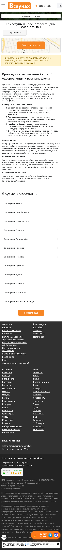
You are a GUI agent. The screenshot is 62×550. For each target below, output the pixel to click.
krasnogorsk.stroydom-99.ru (15, 449)
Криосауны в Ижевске (14, 256)
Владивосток (8, 379)
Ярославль (38, 429)
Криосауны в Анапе (13, 203)
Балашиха (7, 372)
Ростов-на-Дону (41, 382)
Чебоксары (38, 423)
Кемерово (7, 404)
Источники (38, 337)
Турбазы (37, 330)
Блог (4, 360)
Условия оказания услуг (14, 353)
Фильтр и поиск (32, 16)
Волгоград (7, 382)
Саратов (37, 394)
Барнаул (6, 375)
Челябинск (38, 426)
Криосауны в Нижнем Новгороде (19, 301)
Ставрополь (39, 398)
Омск (35, 369)
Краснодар (7, 410)
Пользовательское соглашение (11, 349)
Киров (5, 407)
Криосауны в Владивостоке (16, 221)
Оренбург (38, 372)
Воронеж (6, 385)
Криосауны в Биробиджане (16, 212)
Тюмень (37, 410)
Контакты (7, 333)
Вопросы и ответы (11, 330)
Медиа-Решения (26, 465)
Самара (37, 388)
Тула (35, 407)
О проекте (7, 324)
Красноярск (8, 413)
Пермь (36, 379)
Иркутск (6, 394)
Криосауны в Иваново (14, 248)
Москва (6, 423)
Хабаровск (38, 420)
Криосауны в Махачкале (15, 292)
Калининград (8, 401)
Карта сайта (8, 357)
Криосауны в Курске (13, 274)
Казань (5, 398)
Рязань (36, 385)
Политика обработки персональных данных (13, 338)
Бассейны (38, 327)
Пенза (36, 375)
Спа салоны (39, 333)
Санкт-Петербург (41, 391)
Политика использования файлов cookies (14, 343)
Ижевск (6, 391)
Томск (36, 404)
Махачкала (7, 420)
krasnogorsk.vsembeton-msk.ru (17, 446)
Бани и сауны (39, 324)
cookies (28, 544)
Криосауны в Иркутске (14, 265)
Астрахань (7, 369)
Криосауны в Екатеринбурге (17, 239)
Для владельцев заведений (15, 363)
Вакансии (6, 327)
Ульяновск (38, 413)
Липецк (5, 417)
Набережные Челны (12, 426)
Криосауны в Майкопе (14, 283)
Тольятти (38, 401)
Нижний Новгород (11, 429)
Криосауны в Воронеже (14, 230)
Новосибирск (8, 432)
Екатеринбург (9, 388)
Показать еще (31, 312)
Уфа (35, 417)
